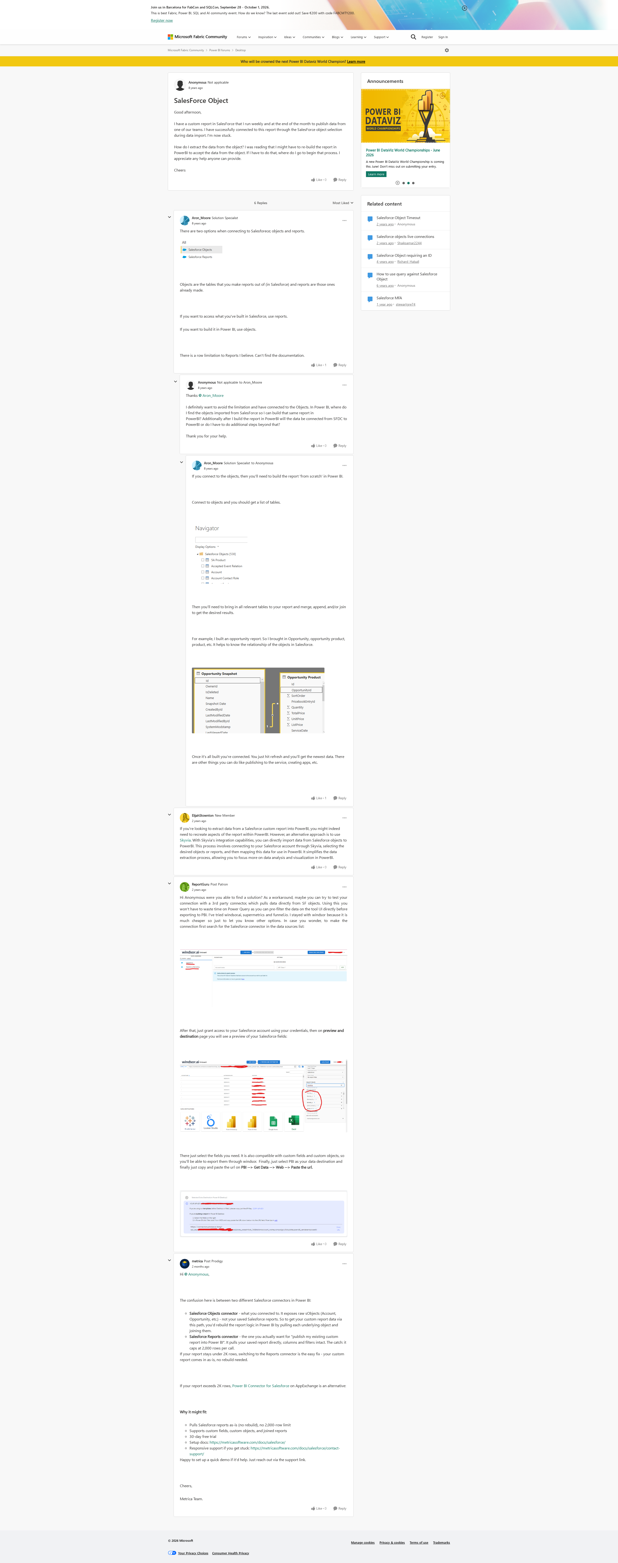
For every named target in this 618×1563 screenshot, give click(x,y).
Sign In (443, 37)
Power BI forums (219, 50)
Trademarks (441, 1542)
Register (427, 37)
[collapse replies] (169, 217)
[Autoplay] (397, 182)
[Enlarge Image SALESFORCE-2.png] (263, 1095)
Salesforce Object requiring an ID (404, 255)
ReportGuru (200, 884)
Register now (162, 20)
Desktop (240, 50)
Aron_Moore (201, 217)
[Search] (413, 37)
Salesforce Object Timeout (398, 217)
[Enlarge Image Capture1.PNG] (258, 700)
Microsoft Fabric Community (186, 50)
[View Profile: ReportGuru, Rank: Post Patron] (185, 887)
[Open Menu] (446, 50)
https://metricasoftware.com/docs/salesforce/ (247, 1442)
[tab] (403, 182)
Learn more (356, 61)
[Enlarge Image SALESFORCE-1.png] (263, 978)
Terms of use (419, 1542)
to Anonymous (262, 463)
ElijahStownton (203, 815)
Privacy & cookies (392, 1542)
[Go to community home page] (197, 37)
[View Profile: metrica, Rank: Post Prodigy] (185, 1264)
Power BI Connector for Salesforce (260, 1385)
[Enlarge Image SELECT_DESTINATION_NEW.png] (263, 1213)
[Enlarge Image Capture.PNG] (201, 251)
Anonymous (198, 1274)
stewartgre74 (405, 304)
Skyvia (185, 839)
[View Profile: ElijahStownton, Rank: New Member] (185, 818)
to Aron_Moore (250, 382)
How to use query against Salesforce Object (407, 276)
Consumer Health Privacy (230, 1553)
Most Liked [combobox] (343, 202)
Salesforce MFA (389, 297)
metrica (197, 1261)
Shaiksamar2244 (409, 243)
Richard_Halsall (408, 261)
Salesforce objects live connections (405, 236)
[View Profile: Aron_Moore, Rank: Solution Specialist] (185, 220)
